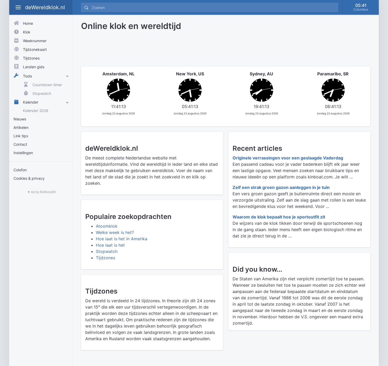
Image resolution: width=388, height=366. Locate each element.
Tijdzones (105, 257)
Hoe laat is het (110, 245)
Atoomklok (106, 226)
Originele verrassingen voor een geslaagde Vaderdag (288, 157)
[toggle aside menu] (18, 7)
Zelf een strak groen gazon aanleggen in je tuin (281, 187)
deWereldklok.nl (45, 7)
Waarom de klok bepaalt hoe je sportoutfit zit (279, 216)
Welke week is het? (115, 232)
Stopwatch (106, 251)
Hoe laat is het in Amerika (121, 238)
